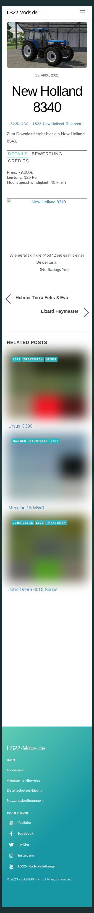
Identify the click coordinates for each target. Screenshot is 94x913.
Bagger (19, 441)
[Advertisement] (47, 663)
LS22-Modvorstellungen (37, 866)
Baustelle (38, 441)
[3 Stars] (32, 272)
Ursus (51, 359)
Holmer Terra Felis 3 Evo (42, 297)
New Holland (53, 124)
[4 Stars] (34, 272)
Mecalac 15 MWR (26, 507)
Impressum (15, 770)
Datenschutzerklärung (24, 790)
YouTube (24, 822)
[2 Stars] (29, 272)
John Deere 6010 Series (32, 589)
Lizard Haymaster (59, 311)
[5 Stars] (37, 272)
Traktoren (73, 124)
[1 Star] (26, 272)
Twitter (23, 844)
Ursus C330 (20, 425)
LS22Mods (18, 124)
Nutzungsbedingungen (25, 800)
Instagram (25, 855)
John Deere (23, 522)
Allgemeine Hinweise (23, 780)
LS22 (37, 124)
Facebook (25, 833)
